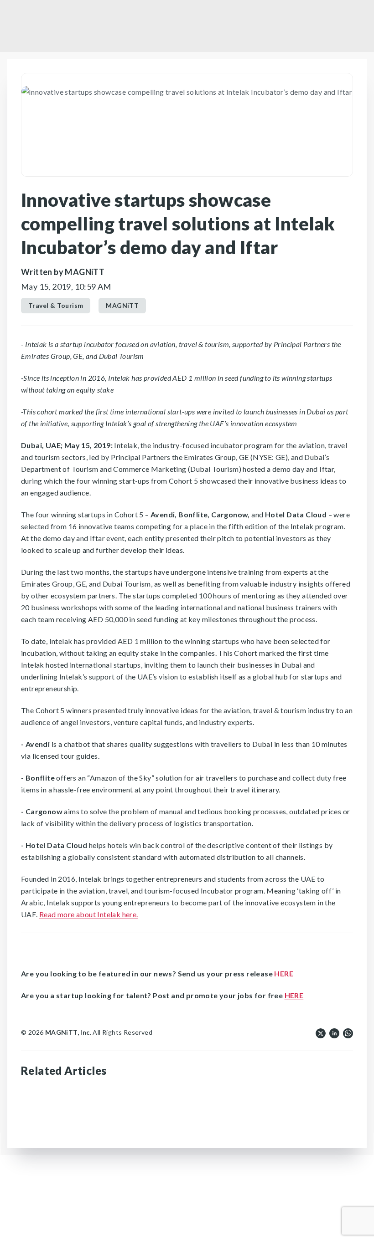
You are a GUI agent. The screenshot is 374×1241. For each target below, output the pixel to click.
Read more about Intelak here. (88, 914)
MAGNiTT (122, 305)
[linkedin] (334, 1032)
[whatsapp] (348, 1032)
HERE (283, 973)
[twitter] (321, 1032)
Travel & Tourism (55, 305)
